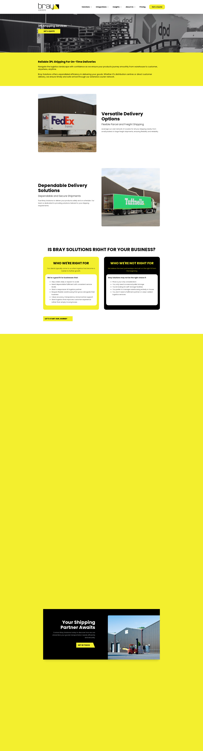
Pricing (142, 7)
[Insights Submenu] (122, 7)
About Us (129, 7)
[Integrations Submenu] (109, 7)
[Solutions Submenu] (92, 7)
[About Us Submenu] (135, 7)
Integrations (101, 7)
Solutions (86, 7)
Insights (116, 7)
